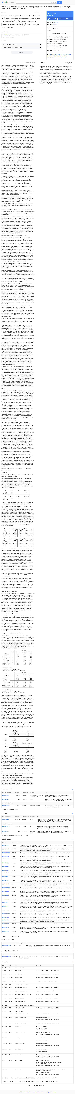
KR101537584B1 (5, 920)
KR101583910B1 (5, 870)
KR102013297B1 (5, 927)
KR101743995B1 (5, 910)
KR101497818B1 (5, 891)
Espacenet (56, 57)
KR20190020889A (6, 898)
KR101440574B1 (5, 880)
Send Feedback (27, 1092)
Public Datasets (36, 1092)
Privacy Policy (49, 1092)
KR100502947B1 (5, 795)
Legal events (66, 54)
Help (55, 1092)
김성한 (52, 24)
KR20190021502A (6, 887)
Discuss (67, 57)
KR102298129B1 (6, 826)
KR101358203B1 (6, 805)
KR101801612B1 (5, 866)
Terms (42, 1092)
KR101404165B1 (5, 923)
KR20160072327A (6, 852)
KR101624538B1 (5, 917)
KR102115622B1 (5, 819)
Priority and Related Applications (59, 55)
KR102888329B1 (6, 831)
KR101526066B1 (5, 906)
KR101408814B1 (6, 799)
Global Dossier (61, 57)
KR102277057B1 (5, 849)
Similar (68, 18)
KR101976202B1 (5, 859)
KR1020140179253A (6, 945)
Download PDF (52, 18)
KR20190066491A (6, 913)
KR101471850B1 (5, 872)
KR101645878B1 (5, 902)
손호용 (56, 24)
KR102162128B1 (5, 931)
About (21, 1092)
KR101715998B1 (5, 856)
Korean (56, 22)
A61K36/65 (6, 34)
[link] (15, 35)
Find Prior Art (61, 18)
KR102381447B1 (5, 876)
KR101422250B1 (5, 895)
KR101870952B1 (5, 862)
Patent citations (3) (53, 54)
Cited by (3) (60, 54)
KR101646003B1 (5, 884)
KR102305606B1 (5, 845)
